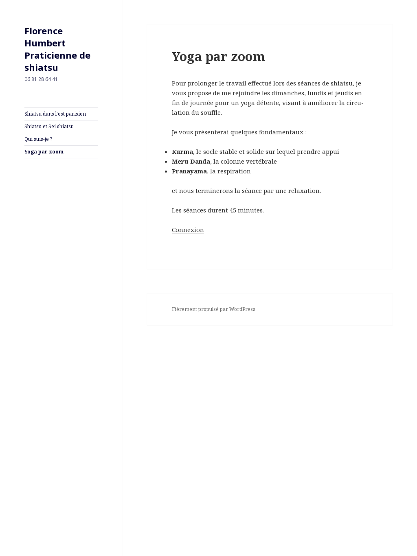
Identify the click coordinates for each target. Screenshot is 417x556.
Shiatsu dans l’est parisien (55, 113)
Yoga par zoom (44, 151)
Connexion (188, 229)
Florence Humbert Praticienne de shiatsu (57, 48)
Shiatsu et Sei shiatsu (49, 126)
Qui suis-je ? (38, 139)
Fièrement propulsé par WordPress (213, 309)
